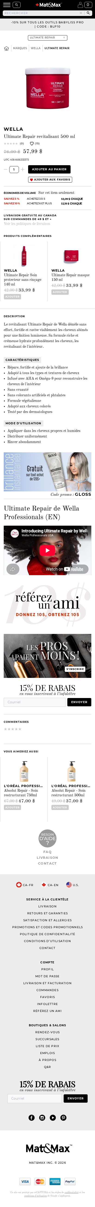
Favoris (47, 997)
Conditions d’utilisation (47, 941)
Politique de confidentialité (47, 934)
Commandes (47, 990)
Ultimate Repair (57, 48)
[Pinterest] (63, 1117)
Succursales (47, 1039)
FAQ (47, 852)
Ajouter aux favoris (51, 179)
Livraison (47, 858)
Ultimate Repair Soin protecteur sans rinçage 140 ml (22, 279)
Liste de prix (47, 1046)
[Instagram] (42, 1117)
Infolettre (47, 1004)
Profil (47, 969)
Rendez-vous (47, 1032)
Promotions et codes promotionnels (47, 927)
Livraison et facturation (47, 983)
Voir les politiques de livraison (27, 224)
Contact (47, 863)
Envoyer (79, 702)
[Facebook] (31, 1117)
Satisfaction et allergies (47, 920)
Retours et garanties (47, 913)
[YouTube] (52, 1117)
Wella (36, 48)
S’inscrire (75, 669)
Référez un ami (47, 1011)
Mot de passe (47, 976)
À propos (47, 1060)
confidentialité (72, 1192)
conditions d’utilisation (35, 1196)
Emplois (47, 1053)
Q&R (47, 1067)
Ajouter (12, 296)
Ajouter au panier (49, 169)
